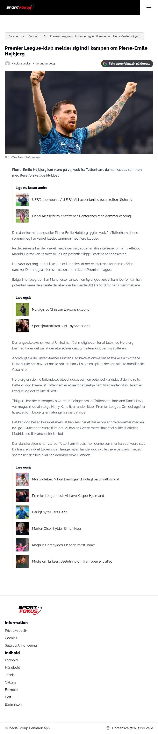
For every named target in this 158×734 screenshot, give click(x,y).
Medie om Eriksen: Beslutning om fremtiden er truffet (72, 561)
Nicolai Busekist (21, 63)
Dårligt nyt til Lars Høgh (49, 512)
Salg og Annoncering (21, 645)
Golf (8, 697)
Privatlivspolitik (16, 631)
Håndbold (12, 668)
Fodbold (34, 36)
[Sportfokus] (72, 7)
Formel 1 (11, 690)
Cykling (10, 682)
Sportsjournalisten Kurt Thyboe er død (61, 326)
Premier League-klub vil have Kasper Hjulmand (68, 496)
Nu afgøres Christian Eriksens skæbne (60, 309)
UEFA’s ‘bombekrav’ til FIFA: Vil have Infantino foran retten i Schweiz (82, 200)
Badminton (13, 704)
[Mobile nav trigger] (149, 7)
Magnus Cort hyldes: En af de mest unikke (63, 545)
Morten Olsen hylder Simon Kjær (56, 529)
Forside (13, 36)
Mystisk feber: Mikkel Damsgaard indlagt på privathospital (75, 479)
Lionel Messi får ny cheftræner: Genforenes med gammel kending (81, 216)
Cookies (11, 638)
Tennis (9, 675)
